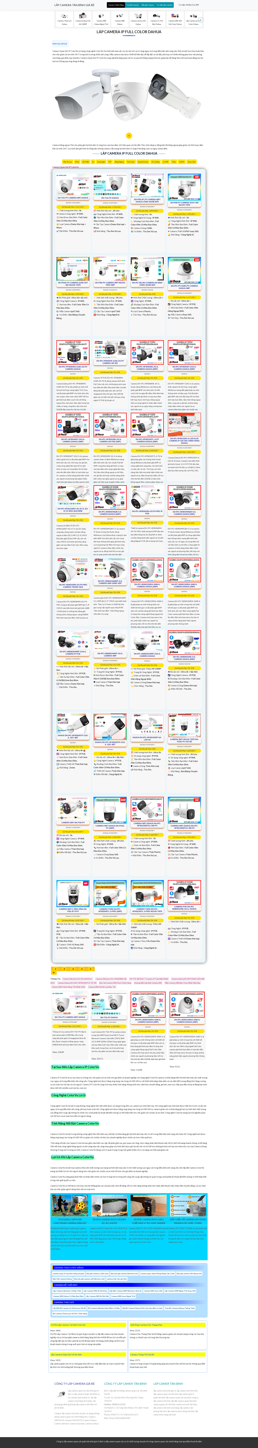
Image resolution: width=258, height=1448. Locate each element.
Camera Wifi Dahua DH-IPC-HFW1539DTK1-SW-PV (147, 824)
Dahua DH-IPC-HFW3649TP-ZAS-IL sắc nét (110, 743)
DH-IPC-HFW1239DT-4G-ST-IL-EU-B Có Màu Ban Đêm (73, 510)
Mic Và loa (67, 162)
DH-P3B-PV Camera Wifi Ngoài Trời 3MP (110, 284)
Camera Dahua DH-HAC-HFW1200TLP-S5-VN (77, 983)
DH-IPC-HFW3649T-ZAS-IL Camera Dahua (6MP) (184, 368)
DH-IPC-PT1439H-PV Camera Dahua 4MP (184, 287)
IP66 (77, 162)
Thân (174, 162)
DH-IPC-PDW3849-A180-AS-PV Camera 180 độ (110, 362)
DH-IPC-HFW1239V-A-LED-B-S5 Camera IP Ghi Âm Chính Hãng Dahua (184, 440)
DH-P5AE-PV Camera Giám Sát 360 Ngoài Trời (73, 284)
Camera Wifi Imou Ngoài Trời (123, 1296)
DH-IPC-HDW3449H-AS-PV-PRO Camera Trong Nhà (73, 586)
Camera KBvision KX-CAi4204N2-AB (111, 979)
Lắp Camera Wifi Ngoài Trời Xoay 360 (180, 1291)
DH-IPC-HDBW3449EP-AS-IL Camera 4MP (110, 654)
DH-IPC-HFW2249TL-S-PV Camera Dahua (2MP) (147, 440)
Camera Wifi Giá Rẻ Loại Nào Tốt (102, 987)
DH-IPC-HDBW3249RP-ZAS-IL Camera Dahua (147, 655)
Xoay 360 (191, 162)
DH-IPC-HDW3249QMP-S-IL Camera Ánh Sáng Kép (110, 582)
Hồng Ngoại (119, 162)
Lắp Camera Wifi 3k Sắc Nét (97, 1296)
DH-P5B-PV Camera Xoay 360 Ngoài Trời (184, 204)
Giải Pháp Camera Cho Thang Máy (146, 1325)
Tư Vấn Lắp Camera (164, 5)
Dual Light (101, 162)
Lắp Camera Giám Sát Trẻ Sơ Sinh (66, 1354)
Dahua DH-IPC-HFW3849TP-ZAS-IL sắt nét (73, 736)
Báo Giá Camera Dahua (62, 1279)
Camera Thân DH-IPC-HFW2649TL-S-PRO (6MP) (110, 910)
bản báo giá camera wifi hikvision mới (89, 1279)
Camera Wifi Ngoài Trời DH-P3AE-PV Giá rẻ (184, 740)
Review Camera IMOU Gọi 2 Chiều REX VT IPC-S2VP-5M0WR (148, 1221)
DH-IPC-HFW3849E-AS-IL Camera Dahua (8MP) (147, 368)
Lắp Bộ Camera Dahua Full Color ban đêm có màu (142, 1308)
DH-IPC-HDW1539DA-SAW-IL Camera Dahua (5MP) (147, 585)
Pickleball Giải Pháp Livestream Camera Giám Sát (70, 1221)
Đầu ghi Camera (148, 5)
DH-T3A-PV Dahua (110, 198)
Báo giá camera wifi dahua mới (189, 1273)
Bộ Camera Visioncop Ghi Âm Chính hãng (70, 1313)
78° (109, 162)
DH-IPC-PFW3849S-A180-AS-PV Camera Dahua (73, 368)
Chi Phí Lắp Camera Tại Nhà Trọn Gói (68, 1325)
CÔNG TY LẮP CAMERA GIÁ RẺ (74, 1383)
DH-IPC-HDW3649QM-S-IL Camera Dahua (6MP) (110, 513)
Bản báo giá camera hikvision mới (124, 1273)
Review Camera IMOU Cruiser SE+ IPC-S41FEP (109, 1221)
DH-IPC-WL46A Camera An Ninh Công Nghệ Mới (147, 284)
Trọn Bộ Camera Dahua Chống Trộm (180, 1308)
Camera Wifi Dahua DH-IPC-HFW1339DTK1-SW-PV (184, 827)
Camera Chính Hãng (116, 5)
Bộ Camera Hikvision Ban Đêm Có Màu (104, 1308)
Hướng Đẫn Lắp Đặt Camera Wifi (148, 983)
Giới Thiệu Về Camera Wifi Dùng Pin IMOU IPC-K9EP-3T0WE (188, 1221)
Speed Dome (143, 162)
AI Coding (155, 162)
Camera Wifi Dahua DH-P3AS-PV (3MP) (110, 827)
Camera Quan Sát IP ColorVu (65, 167)
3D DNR (85, 162)
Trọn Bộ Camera (132, 5)
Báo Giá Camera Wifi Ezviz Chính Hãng (115, 983)
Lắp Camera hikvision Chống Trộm (67, 1291)
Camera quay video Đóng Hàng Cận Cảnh (157, 1273)
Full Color (131, 162)
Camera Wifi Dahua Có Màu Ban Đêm (68, 1296)
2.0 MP (165, 162)
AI (93, 162)
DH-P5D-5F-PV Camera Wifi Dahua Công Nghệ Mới (147, 200)
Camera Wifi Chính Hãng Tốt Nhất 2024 (68, 987)
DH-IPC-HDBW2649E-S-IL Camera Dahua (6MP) (184, 658)
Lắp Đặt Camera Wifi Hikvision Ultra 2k (125, 1291)
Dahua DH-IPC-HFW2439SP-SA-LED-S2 (147, 738)
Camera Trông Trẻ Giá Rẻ (142, 1354)
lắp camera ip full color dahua (129, 31)
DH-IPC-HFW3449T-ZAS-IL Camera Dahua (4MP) (73, 440)
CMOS (181, 162)
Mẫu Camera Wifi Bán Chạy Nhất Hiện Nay (182, 983)
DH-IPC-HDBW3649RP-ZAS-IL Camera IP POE (73, 653)
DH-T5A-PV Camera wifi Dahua (73, 198)
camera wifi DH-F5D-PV (73, 823)
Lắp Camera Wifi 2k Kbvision (95, 1291)
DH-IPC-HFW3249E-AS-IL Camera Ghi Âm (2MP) (110, 440)
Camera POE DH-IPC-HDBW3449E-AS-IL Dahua (184, 908)
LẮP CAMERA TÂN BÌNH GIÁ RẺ (74, 5)
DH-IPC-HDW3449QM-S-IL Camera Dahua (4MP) (184, 513)
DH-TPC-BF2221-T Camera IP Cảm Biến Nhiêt (149, 979)
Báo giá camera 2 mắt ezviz (97, 1273)
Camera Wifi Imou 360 (153, 1291)
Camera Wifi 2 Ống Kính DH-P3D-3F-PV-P (73, 910)
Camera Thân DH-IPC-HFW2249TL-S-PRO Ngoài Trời (147, 910)
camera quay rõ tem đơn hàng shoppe (68, 1273)
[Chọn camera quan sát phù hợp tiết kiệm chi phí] (201, 20)
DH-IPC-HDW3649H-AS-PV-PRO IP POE (147, 512)
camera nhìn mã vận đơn (117, 1279)
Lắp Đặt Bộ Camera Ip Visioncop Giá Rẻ (69, 1308)
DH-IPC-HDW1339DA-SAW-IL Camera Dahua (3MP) (184, 585)
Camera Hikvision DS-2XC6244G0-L (78, 979)
